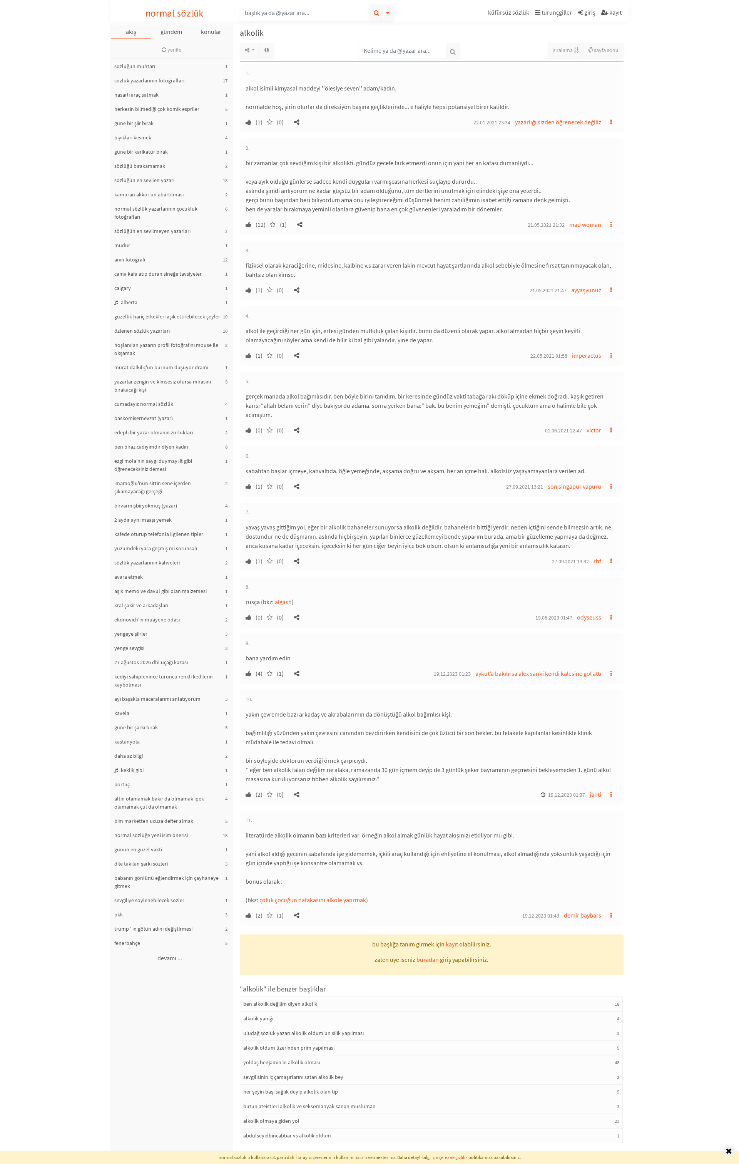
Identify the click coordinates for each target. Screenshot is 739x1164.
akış (131, 31)
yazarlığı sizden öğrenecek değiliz (558, 122)
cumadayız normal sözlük (143, 403)
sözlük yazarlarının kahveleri (147, 562)
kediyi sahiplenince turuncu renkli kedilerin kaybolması (163, 680)
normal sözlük (174, 13)
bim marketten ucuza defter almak (153, 820)
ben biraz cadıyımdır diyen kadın (151, 446)
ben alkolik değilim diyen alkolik (280, 1003)
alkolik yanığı (258, 1018)
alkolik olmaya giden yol (271, 1120)
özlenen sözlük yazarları (142, 330)
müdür (122, 245)
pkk (118, 914)
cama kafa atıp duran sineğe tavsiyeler (158, 273)
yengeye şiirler (130, 633)
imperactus (586, 355)
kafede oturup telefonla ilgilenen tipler (158, 534)
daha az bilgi (128, 755)
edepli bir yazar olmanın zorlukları (153, 432)
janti (595, 794)
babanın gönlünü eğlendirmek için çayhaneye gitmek (166, 881)
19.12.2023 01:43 (540, 915)
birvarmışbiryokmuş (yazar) (145, 505)
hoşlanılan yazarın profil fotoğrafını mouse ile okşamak (166, 349)
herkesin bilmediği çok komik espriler (156, 109)
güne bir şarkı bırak (136, 727)
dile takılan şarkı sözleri (141, 863)
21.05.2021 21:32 (546, 224)
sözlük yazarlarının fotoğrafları (149, 80)
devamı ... (169, 958)
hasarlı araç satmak (136, 94)
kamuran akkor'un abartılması (149, 194)
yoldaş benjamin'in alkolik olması (281, 1062)
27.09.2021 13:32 (570, 561)
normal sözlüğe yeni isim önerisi (151, 835)
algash (283, 602)
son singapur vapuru (574, 486)
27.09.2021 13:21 (524, 486)
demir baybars (582, 915)
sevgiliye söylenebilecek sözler (149, 900)
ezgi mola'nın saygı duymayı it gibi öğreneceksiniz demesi (153, 464)
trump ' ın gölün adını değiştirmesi (153, 928)
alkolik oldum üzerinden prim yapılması (288, 1047)
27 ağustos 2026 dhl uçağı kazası (151, 662)
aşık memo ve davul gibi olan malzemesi (160, 591)
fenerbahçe (127, 943)
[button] (509, 14)
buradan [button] (427, 959)
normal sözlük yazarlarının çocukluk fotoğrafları (155, 212)
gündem (171, 31)
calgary (122, 288)
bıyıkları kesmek (132, 137)
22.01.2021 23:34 (491, 122)
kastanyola (127, 741)
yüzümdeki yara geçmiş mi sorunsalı (155, 548)
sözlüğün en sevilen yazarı (144, 180)
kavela (121, 713)
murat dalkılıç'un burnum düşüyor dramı (161, 367)
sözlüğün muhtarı (134, 66)
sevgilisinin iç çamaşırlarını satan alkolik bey (293, 1077)
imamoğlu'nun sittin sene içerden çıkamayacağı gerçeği (152, 487)
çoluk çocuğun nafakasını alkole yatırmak (312, 900)
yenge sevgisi (129, 648)
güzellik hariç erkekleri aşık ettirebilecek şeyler (167, 316)
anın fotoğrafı (129, 259)
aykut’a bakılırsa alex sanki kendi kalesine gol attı (538, 673)
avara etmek (128, 576)
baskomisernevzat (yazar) (143, 418)
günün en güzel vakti (138, 849)
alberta (128, 302)
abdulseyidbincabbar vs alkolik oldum (287, 1135)
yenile (173, 49)
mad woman (585, 224)
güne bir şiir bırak (134, 123)
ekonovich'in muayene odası (147, 619)
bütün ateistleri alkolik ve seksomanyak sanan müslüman (309, 1106)
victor (594, 430)
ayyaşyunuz (586, 290)
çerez (444, 1157)
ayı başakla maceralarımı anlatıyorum (157, 698)
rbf (597, 561)
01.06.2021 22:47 (563, 430)
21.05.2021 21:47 (548, 290)
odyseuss (589, 617)
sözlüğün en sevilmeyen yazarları (152, 231)
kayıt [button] (452, 944)
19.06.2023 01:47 (553, 617)
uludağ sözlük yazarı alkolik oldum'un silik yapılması (303, 1033)
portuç (122, 784)
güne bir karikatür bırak (141, 151)
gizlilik (461, 1157)
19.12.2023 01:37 (566, 794)
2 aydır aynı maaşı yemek (143, 519)
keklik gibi (132, 770)
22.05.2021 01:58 (548, 355)
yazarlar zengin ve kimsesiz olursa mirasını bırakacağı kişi (162, 385)
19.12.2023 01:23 (452, 673)
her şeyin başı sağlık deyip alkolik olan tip (290, 1091)
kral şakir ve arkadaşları (141, 605)
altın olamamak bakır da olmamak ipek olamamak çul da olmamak (159, 802)
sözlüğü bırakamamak (139, 165)
